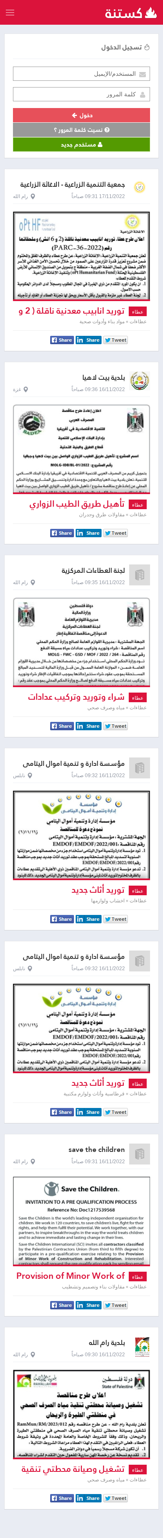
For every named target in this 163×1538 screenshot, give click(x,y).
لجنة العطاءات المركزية (93, 570)
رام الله (20, 196)
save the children (97, 1149)
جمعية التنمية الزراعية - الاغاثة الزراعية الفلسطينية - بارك (72, 188)
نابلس (19, 775)
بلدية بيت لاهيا (103, 377)
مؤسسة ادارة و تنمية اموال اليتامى (74, 763)
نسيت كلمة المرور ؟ (79, 129)
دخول (85, 115)
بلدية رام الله (107, 1342)
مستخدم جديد (79, 144)
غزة (17, 389)
